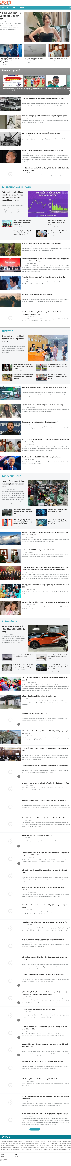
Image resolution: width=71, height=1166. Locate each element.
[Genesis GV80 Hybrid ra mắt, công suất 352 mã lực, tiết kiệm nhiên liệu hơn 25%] (41, 667)
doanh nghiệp (16, 1147)
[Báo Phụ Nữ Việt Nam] (24, 682)
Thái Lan (42, 1147)
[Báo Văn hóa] (25, 92)
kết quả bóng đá (36, 1149)
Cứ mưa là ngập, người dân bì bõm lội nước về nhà (39, 696)
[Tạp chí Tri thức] (23, 297)
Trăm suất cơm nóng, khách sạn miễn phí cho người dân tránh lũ (13, 339)
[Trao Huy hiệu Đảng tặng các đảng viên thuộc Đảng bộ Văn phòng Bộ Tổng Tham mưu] (10, 1050)
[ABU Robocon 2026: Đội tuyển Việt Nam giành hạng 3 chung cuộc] (13, 81)
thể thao (23, 1147)
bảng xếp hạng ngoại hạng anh (11, 1141)
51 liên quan (32, 1081)
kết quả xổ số (64, 1149)
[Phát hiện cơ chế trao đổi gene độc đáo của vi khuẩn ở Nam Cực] (10, 824)
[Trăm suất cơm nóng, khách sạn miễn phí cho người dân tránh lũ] (48, 348)
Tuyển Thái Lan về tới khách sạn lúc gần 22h (37, 835)
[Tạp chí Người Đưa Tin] (25, 62)
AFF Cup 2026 (51, 1141)
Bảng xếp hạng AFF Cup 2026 (12, 1145)
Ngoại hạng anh (58, 1145)
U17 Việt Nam (36, 1143)
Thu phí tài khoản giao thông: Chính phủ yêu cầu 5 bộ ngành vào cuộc (45, 387)
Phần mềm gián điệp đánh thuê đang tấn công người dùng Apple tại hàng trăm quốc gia (23, 522)
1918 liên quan (57, 526)
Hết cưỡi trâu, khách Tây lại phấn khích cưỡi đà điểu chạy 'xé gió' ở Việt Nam (23, 376)
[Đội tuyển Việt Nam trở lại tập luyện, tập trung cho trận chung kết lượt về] (10, 963)
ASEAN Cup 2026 (28, 1141)
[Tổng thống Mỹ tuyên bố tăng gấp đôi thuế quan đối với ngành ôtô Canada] (10, 893)
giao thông (36, 1147)
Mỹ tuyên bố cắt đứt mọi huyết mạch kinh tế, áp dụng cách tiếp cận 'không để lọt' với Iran (10, 60)
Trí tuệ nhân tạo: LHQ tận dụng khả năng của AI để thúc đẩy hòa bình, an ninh (57, 522)
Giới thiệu (2, 1156)
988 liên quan (33, 263)
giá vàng (17, 1149)
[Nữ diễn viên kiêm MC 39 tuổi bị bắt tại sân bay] (47, 27)
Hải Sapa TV (43, 1143)
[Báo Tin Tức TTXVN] (1, 64)
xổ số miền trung (49, 1147)
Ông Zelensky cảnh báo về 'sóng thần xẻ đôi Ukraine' (40, 422)
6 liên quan (32, 316)
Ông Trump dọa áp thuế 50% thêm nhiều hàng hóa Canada (41, 457)
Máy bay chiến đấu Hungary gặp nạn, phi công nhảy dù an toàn (43, 940)
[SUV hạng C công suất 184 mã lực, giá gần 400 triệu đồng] (7, 657)
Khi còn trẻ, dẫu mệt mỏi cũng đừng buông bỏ (37, 294)
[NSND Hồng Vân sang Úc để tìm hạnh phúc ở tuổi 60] (10, 1085)
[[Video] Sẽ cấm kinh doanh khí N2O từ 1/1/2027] (10, 1015)
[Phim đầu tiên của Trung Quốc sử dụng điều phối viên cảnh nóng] (10, 283)
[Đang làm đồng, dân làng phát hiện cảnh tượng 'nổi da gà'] (10, 249)
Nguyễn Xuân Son (28, 1143)
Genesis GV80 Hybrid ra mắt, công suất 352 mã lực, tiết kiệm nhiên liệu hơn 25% (58, 667)
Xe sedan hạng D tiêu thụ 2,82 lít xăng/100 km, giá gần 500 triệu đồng (57, 657)
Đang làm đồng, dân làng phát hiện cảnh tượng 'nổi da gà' (41, 243)
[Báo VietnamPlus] (16, 516)
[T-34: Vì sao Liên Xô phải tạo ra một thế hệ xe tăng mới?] (10, 139)
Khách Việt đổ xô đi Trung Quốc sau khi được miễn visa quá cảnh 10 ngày (23, 366)
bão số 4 (21, 1141)
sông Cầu (61, 1143)
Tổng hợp (16, 1156)
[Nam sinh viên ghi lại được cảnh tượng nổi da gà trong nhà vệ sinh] (10, 122)
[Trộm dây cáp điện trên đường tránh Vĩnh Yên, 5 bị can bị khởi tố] (10, 806)
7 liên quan (30, 135)
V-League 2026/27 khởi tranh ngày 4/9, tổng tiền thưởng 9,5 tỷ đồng (45, 783)
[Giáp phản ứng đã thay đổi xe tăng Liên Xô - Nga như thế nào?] (10, 104)
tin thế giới (28, 1149)
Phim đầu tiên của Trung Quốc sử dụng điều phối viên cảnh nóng (43, 277)
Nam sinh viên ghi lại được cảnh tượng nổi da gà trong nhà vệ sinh (44, 116)
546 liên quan (30, 537)
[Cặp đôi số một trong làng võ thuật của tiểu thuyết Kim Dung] (10, 411)
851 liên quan (23, 659)
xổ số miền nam (66, 1141)
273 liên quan (33, 924)
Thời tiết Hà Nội (12, 1143)
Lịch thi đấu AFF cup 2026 (47, 1149)
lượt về (22, 1149)
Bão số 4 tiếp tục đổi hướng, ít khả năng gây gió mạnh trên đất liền (44, 922)
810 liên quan (31, 459)
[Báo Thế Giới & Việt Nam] (23, 572)
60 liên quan (33, 682)
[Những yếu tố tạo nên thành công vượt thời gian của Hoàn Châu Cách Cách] (10, 591)
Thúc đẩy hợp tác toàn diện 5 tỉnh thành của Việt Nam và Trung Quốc (22, 222)
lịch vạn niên (36, 1141)
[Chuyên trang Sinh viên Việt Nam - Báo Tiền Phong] (15, 526)
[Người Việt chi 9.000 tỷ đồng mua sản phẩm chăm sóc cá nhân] (48, 493)
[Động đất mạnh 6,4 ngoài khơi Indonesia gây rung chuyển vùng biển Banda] (10, 876)
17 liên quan (30, 552)
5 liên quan (30, 424)
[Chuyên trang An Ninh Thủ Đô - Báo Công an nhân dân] (68, 92)
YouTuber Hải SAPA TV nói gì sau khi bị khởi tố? (38, 550)
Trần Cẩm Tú (43, 1141)
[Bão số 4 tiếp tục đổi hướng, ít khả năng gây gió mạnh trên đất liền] (10, 928)
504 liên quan (31, 172)
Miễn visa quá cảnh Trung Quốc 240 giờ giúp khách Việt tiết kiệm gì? (45, 1114)
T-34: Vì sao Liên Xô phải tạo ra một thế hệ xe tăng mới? (41, 133)
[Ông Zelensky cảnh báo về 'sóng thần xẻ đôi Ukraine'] (10, 428)
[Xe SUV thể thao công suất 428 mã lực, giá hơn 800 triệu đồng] (48, 638)
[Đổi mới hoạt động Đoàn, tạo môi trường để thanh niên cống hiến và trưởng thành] (10, 1102)
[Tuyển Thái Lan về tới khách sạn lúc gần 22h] (10, 841)
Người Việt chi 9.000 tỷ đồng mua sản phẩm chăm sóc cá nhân (13, 484)
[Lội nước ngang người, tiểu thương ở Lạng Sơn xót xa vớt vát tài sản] (10, 772)
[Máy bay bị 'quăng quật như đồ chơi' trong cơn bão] (35, 50)
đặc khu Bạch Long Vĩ (52, 1143)
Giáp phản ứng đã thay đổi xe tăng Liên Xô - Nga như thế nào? (43, 98)
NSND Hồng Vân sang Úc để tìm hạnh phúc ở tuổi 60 (39, 1079)
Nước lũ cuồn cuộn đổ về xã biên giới (34, 713)
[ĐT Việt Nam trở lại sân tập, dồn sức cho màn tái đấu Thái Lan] (34, 81)
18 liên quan (31, 153)
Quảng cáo (2, 1160)
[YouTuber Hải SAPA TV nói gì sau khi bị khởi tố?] (10, 556)
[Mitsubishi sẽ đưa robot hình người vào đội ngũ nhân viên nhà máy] (7, 512)
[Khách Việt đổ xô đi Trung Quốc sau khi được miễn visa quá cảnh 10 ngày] (7, 367)
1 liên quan (23, 226)
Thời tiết (62, 1147)
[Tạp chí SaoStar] (24, 407)
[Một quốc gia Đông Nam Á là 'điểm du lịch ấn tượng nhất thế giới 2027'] (41, 377)
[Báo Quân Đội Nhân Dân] (24, 263)
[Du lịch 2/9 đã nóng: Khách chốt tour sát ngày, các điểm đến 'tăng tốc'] (41, 367)
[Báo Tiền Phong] (47, 92)
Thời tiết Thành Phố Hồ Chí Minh (46, 1145)
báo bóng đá (20, 1143)
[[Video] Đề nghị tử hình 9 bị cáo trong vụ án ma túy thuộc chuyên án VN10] (10, 754)
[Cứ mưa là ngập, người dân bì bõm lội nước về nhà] (10, 702)
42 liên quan (32, 874)
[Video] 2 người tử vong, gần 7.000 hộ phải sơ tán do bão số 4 (43, 974)
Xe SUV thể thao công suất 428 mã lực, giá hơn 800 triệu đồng (13, 629)
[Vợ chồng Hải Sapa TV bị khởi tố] (59, 50)
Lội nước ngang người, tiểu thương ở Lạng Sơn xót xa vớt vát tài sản (45, 766)
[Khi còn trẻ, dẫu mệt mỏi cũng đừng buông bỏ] (10, 300)
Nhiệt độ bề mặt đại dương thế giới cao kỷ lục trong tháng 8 (42, 1061)
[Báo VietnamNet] (1, 21)
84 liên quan (32, 407)
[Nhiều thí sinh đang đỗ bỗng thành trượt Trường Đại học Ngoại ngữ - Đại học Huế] (10, 737)
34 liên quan (33, 92)
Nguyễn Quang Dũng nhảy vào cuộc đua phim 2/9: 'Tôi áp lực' (42, 151)
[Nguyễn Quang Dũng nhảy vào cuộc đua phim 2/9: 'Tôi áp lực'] (10, 156)
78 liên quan (31, 753)
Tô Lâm (2, 1145)
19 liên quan (32, 909)
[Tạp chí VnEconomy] (49, 226)
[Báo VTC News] (50, 60)
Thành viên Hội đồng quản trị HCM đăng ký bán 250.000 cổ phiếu (56, 222)
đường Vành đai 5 (5, 1149)
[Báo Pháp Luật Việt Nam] (23, 803)
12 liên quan (11, 92)
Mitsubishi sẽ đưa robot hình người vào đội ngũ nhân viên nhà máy (23, 511)
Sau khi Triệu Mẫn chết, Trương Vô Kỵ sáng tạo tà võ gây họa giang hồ (45, 602)
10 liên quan (31, 857)
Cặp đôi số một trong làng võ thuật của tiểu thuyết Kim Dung (42, 405)
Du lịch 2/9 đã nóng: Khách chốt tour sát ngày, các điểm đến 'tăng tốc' (57, 366)
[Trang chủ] (5, 3)
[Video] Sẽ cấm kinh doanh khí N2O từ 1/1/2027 (38, 1009)
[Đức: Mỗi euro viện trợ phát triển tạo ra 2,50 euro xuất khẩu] (41, 233)
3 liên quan (53, 370)
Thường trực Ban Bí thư (30, 1145)
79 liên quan (12, 489)
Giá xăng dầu (4, 1147)
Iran (2, 1141)
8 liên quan (31, 246)
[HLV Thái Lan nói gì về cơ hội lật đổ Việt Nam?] (56, 81)
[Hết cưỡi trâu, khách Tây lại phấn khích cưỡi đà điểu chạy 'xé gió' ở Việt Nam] (7, 377)
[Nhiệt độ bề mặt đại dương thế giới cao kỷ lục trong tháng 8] (10, 1067)
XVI (37, 1145)
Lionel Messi (57, 1149)
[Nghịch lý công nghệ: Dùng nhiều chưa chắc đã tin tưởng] (41, 512)
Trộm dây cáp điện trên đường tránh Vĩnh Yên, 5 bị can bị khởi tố (44, 800)
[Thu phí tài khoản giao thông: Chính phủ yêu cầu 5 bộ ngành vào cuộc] (10, 393)
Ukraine (56, 1147)
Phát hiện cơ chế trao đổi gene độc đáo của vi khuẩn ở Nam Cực (43, 818)
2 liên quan (10, 344)
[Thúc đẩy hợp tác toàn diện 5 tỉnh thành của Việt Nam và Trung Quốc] (7, 223)
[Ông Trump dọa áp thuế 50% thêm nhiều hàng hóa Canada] (10, 463)
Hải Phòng (66, 1145)
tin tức (9, 1147)
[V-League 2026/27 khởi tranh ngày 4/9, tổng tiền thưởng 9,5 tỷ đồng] (10, 789)
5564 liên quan (57, 226)
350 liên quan (31, 572)
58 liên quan (31, 1011)
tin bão (21, 1145)
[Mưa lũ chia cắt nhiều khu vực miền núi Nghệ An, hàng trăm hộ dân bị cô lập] (10, 911)
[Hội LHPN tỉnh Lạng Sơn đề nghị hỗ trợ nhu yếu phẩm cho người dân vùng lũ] (10, 684)
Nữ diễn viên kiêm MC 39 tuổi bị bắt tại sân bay (10, 16)
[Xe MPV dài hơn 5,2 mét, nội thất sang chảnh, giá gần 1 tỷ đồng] (7, 667)
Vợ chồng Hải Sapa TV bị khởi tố (57, 58)
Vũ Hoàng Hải (58, 1141)
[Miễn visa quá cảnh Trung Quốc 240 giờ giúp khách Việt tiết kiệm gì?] (10, 1120)
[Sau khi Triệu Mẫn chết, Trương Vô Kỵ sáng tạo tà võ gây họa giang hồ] (10, 608)
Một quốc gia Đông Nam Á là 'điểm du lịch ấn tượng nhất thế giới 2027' (57, 376)
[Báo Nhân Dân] (3, 203)
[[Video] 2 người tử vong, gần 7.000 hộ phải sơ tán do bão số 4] (10, 980)
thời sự (12, 1149)
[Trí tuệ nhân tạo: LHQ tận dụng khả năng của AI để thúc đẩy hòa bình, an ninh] (41, 522)
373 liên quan (55, 92)
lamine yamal (4, 1143)
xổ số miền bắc (29, 1147)
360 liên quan (33, 892)
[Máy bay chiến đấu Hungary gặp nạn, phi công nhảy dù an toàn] (10, 946)
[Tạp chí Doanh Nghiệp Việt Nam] (3, 634)
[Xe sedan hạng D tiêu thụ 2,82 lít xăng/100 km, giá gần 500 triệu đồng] (41, 657)
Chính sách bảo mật (4, 1159)
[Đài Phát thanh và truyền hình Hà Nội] (4, 489)
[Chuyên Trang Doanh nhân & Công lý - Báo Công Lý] (49, 671)
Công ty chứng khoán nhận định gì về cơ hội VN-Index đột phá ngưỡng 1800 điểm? (23, 232)
